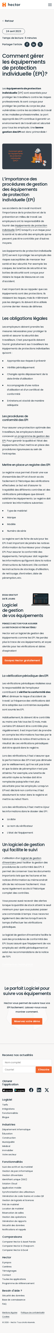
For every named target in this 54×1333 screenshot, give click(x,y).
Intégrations (8, 1108)
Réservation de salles (13, 1212)
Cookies (5, 1316)
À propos (6, 1262)
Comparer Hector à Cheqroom (18, 1245)
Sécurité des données (13, 1225)
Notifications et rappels (14, 1229)
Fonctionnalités (10, 1113)
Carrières (7, 1266)
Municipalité (8, 1142)
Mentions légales (9, 1312)
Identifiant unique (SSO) (14, 1179)
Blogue (5, 1117)
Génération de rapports (14, 1221)
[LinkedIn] (39, 1090)
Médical (6, 1146)
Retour (9, 21)
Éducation (7, 1133)
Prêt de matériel (10, 1204)
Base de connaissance (13, 1299)
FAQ (4, 1303)
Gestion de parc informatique (17, 1171)
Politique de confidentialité (32, 1312)
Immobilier (7, 1150)
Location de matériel (13, 1208)
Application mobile (11, 1187)
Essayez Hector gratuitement (22, 660)
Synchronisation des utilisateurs (18, 1191)
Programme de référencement (18, 1283)
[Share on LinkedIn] (33, 44)
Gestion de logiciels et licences (18, 1200)
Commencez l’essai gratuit (17, 964)
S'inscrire (43, 1069)
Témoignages (9, 1270)
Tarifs (5, 1104)
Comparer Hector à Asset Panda (18, 1241)
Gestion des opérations (14, 1217)
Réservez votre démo (27, 1021)
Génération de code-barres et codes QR (23, 1196)
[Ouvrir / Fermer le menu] (50, 5)
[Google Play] (19, 1090)
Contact (6, 1275)
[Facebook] (31, 1090)
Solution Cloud (9, 1183)
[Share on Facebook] (27, 44)
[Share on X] (40, 44)
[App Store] (7, 1090)
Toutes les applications (14, 1279)
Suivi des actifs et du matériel (17, 1166)
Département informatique (16, 1129)
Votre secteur (9, 1154)
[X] (47, 1090)
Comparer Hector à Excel (15, 1250)
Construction (9, 1137)
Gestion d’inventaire (12, 1175)
